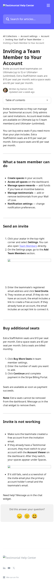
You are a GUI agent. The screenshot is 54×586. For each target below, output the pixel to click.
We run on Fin (12, 577)
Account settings (29, 36)
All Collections (10, 36)
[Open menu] (48, 5)
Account (45, 36)
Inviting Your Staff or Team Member (23, 39)
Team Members (28, 246)
